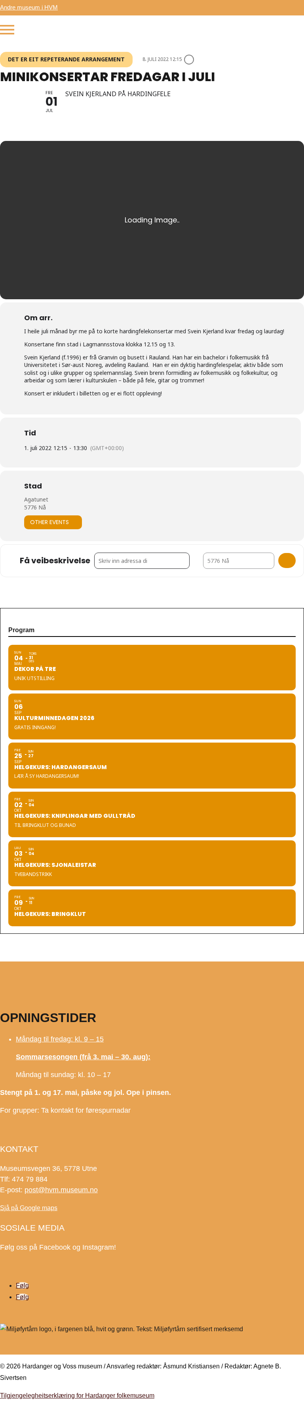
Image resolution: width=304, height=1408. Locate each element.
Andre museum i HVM (29, 7)
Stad (33, 486)
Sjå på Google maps (28, 1208)
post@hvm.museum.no (61, 1190)
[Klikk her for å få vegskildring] (287, 560)
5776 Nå (35, 507)
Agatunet (36, 499)
